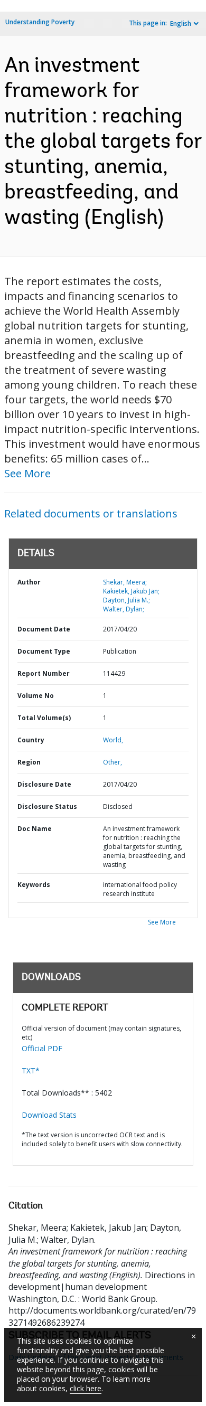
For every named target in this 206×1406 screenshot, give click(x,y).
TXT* (31, 1070)
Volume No (35, 695)
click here (85, 1388)
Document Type (43, 651)
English (180, 23)
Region (29, 762)
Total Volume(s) (44, 717)
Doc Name (34, 828)
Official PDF (42, 1048)
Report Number (43, 673)
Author (29, 582)
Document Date (43, 629)
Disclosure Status (47, 806)
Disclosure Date (44, 784)
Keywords (33, 884)
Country (30, 739)
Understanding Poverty (39, 21)
